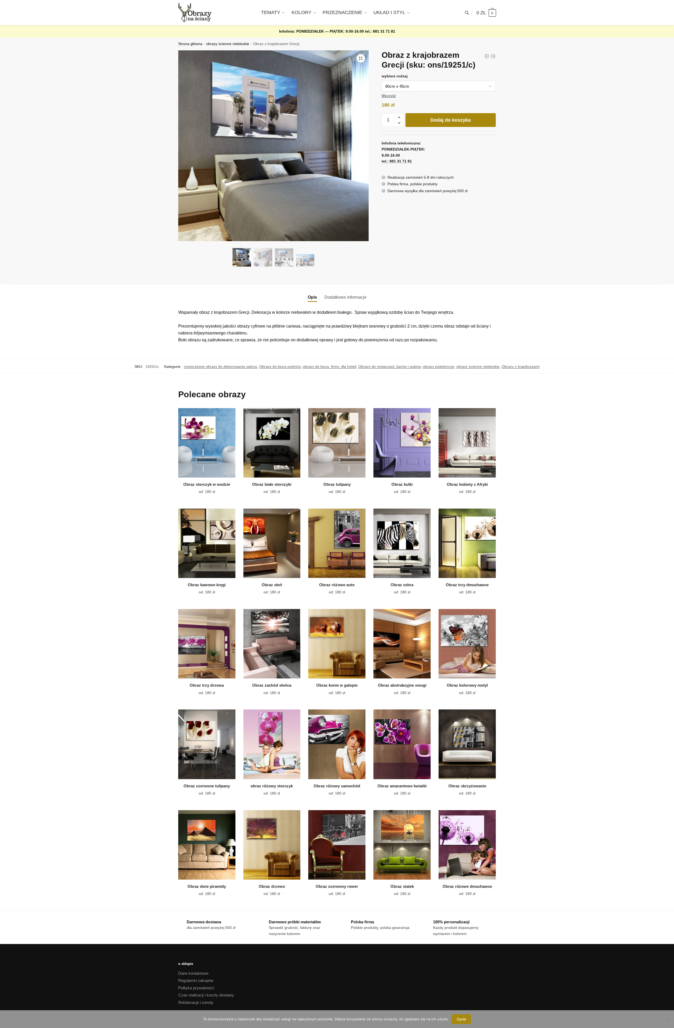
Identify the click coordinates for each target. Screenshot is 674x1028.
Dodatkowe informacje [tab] (345, 297)
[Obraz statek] (402, 845)
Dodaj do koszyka (450, 120)
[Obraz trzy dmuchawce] (467, 543)
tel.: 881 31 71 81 (380, 31)
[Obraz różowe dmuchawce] (467, 845)
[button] (360, 58)
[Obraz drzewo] (272, 845)
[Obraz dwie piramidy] (206, 845)
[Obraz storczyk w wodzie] (206, 443)
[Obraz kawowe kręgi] (206, 543)
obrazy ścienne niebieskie (227, 44)
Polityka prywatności (196, 988)
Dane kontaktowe (193, 973)
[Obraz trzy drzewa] (206, 643)
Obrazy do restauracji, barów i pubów (389, 366)
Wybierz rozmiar (203, 489)
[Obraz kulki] (402, 443)
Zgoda (461, 1019)
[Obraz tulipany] (336, 443)
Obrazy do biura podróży (280, 366)
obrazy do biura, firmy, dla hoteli (329, 366)
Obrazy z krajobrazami (520, 366)
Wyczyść (389, 96)
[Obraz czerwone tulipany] (206, 744)
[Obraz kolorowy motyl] (467, 643)
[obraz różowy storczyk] (272, 744)
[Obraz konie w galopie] (336, 643)
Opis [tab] (312, 297)
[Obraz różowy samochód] (336, 744)
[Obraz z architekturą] (493, 56)
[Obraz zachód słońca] (272, 643)
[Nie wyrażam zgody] (667, 1019)
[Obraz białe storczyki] (272, 443)
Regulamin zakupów (195, 980)
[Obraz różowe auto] (336, 543)
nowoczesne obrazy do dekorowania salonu (220, 366)
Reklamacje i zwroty (195, 1002)
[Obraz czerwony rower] (336, 845)
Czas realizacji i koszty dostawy (206, 995)
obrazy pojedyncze (438, 366)
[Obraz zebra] (402, 543)
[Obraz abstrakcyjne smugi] (402, 643)
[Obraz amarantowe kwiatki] (402, 744)
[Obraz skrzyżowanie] (467, 744)
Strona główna (190, 44)
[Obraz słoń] (272, 543)
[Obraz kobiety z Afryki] (467, 443)
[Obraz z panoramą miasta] (486, 56)
